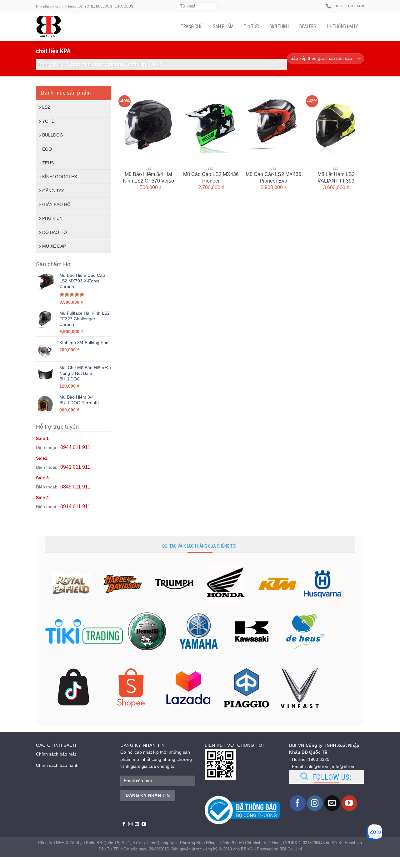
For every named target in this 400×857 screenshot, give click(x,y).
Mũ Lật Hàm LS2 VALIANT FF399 (336, 177)
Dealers (307, 26)
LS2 (46, 107)
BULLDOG (52, 134)
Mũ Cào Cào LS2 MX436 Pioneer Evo (273, 177)
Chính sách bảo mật (56, 753)
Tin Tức (251, 26)
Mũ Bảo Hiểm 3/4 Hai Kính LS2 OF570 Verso (148, 177)
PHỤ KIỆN (52, 218)
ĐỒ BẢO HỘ (54, 232)
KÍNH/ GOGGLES (59, 176)
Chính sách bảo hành (57, 765)
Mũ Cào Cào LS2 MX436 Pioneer (211, 177)
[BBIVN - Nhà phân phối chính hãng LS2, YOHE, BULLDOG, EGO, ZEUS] (51, 27)
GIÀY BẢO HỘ (56, 204)
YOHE (48, 121)
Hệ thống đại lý (342, 26)
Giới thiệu (278, 26)
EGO (47, 149)
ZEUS (48, 162)
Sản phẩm (223, 26)
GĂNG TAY (53, 190)
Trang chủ (191, 26)
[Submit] (219, 6)
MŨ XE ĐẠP (54, 246)
